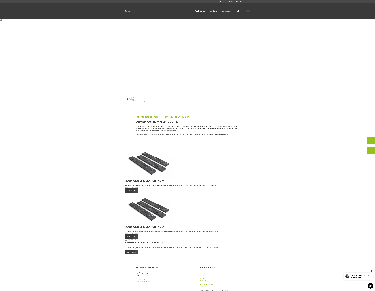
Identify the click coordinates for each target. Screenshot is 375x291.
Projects (239, 11)
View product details (131, 187)
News (237, 1)
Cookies (202, 286)
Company (231, 1)
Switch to (221, 1)
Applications (200, 11)
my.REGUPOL (245, 1)
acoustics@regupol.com (143, 281)
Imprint (202, 278)
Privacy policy (204, 280)
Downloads (226, 11)
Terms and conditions (206, 284)
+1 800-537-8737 (141, 280)
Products (213, 11)
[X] (200, 272)
